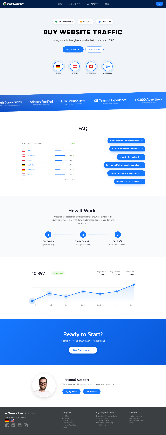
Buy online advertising (104, 420)
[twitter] (14, 425)
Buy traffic (71, 49)
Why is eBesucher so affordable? (125, 149)
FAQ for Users (134, 418)
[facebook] (8, 425)
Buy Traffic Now (81, 350)
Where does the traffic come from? (124, 141)
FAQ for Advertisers (136, 420)
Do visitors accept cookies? (127, 181)
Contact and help (135, 416)
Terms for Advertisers (69, 425)
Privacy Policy (67, 420)
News (131, 423)
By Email (93, 391)
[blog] (26, 425)
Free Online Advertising (104, 423)
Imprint (64, 427)
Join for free (94, 49)
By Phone (73, 391)
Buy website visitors (103, 418)
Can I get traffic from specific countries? (122, 165)
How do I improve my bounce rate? (124, 173)
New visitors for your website (106, 416)
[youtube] (20, 425)
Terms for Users (67, 423)
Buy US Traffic (101, 425)
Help (107, 4)
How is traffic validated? (129, 157)
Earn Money (66, 416)
